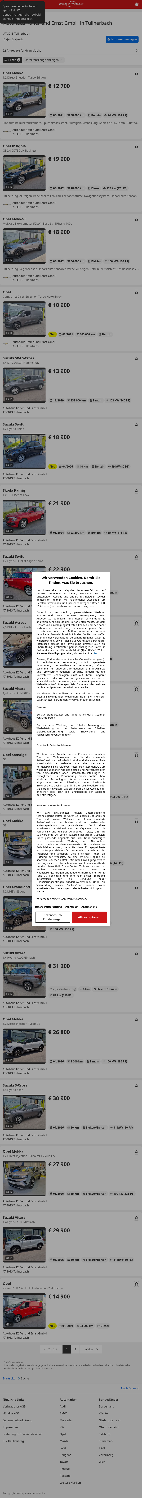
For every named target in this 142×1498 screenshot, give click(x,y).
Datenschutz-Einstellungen (52, 917)
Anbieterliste (89, 906)
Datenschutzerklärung (48, 906)
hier (95, 653)
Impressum (71, 906)
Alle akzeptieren (89, 917)
